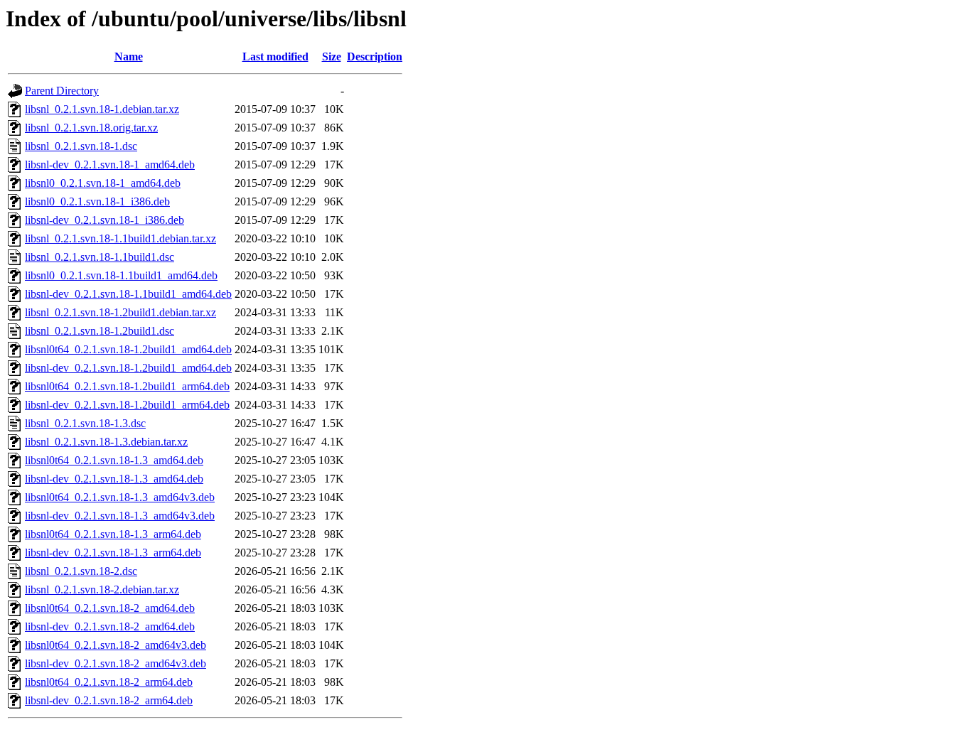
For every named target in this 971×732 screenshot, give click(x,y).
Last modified (275, 56)
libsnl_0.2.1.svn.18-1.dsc (81, 146)
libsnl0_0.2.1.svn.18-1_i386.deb (97, 201)
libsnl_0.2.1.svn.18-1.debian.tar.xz (102, 109)
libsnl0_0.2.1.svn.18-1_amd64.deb (103, 183)
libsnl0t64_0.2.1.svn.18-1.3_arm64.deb (113, 534)
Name (128, 56)
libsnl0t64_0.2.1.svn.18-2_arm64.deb (109, 682)
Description (374, 56)
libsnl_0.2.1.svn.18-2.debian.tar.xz (102, 589)
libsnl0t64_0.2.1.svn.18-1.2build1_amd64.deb (128, 349)
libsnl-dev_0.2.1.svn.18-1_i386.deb (104, 220)
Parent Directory (62, 91)
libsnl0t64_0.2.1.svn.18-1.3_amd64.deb (114, 460)
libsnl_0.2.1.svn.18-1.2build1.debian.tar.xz (120, 312)
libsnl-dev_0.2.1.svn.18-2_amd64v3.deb (115, 663)
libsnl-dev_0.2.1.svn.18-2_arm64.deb (109, 700)
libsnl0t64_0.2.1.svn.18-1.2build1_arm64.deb (127, 386)
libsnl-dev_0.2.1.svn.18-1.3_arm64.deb (113, 553)
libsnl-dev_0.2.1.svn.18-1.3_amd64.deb (114, 479)
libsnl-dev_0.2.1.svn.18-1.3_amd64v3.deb (120, 516)
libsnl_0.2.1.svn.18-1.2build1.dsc (99, 331)
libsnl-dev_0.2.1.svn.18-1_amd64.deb (110, 164)
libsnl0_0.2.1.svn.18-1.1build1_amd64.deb (121, 275)
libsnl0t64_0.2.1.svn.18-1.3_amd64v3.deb (120, 497)
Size (331, 56)
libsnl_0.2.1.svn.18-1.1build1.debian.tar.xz (120, 238)
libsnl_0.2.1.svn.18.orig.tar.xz (91, 128)
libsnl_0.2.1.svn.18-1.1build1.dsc (99, 257)
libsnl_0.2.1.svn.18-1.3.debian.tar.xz (106, 442)
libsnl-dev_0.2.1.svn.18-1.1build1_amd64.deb (128, 294)
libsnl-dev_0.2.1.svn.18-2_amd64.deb (110, 626)
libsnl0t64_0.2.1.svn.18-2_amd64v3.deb (115, 645)
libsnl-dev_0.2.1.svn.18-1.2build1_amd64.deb (128, 368)
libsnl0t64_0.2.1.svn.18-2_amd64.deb (110, 608)
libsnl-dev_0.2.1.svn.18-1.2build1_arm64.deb (127, 405)
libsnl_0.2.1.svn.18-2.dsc (81, 571)
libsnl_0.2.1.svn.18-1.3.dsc (85, 423)
